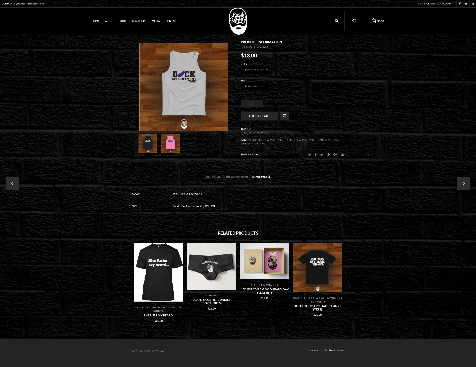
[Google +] (335, 154)
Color (244, 64)
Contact (171, 21)
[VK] (321, 154)
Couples (141, 307)
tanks (336, 140)
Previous (12, 183)
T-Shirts (257, 285)
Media (156, 21)
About (109, 21)
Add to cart (259, 116)
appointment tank (279, 140)
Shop (123, 21)
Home (95, 21)
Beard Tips (139, 21)
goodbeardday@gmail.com (31, 3)
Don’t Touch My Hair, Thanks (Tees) (317, 307)
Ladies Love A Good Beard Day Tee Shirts (265, 291)
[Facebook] (315, 154)
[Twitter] (309, 154)
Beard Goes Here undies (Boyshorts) (211, 301)
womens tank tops (253, 143)
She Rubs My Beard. (158, 315)
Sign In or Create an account (435, 3)
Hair (296, 298)
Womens (263, 46)
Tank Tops (248, 46)
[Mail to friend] (341, 154)
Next (463, 183)
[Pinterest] (328, 154)
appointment (257, 140)
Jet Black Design (334, 350)
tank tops (324, 140)
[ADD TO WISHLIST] (289, 114)
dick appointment (305, 140)
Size (243, 80)
